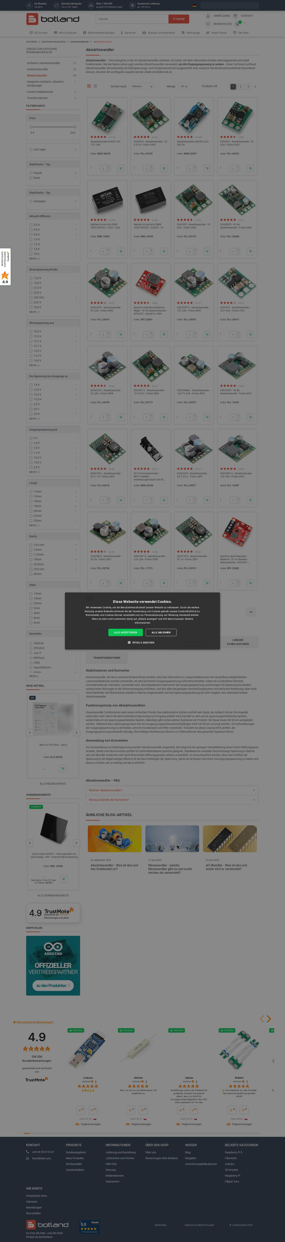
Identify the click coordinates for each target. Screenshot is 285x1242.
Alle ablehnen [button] (161, 632)
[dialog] (142, 621)
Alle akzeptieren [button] (125, 632)
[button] (142, 642)
